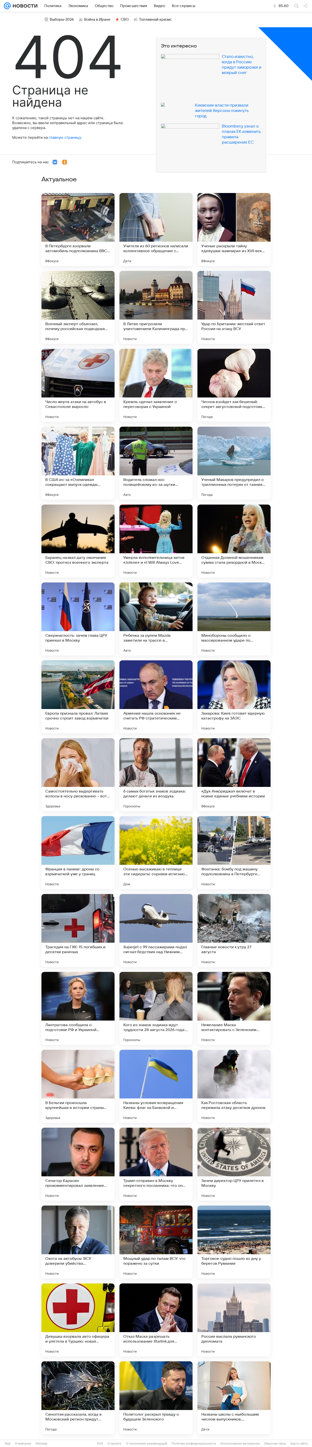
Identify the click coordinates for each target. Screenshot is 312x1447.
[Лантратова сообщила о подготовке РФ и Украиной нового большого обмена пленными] (78, 1008)
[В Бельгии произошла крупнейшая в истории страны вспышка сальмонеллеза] (78, 1086)
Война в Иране (97, 19)
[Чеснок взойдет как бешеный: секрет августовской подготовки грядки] (234, 385)
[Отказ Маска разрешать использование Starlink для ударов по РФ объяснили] (156, 1319)
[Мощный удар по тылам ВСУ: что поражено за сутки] (156, 1242)
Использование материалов (240, 1443)
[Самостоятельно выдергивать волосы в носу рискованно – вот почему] (78, 774)
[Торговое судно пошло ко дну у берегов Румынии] (234, 1242)
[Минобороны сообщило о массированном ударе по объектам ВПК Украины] (234, 618)
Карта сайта (299, 1443)
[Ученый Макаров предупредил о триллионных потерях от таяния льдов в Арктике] (234, 463)
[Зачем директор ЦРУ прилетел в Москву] (234, 1164)
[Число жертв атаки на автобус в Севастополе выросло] (78, 385)
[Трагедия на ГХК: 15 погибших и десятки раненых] (78, 930)
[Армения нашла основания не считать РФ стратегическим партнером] (156, 696)
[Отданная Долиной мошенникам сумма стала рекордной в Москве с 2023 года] (234, 541)
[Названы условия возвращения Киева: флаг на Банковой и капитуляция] (156, 1086)
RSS (100, 1443)
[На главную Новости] (24, 6)
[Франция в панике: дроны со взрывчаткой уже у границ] (78, 852)
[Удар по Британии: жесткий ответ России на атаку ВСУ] (234, 307)
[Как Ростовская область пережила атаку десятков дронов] (234, 1086)
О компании (23, 1443)
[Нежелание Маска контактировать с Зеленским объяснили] (234, 1008)
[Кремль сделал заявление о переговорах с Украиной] (156, 385)
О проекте (114, 1443)
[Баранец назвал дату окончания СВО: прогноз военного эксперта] (78, 541)
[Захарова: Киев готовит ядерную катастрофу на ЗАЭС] (234, 696)
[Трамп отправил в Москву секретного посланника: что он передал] (156, 1164)
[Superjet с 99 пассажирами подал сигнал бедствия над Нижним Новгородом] (156, 930)
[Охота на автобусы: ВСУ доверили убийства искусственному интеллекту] (78, 1242)
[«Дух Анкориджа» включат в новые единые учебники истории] (234, 774)
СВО (125, 19)
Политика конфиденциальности (194, 1443)
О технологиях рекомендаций (146, 1443)
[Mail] (7, 6)
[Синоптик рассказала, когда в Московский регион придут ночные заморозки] (78, 1397)
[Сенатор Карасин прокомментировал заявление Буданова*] (78, 1164)
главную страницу (65, 137)
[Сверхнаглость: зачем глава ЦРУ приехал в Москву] (78, 618)
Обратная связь (275, 1443)
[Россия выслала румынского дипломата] (234, 1319)
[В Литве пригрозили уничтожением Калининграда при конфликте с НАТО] (156, 307)
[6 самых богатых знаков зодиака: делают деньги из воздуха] (156, 774)
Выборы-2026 (62, 19)
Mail (7, 1443)
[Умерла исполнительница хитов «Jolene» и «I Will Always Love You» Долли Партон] (156, 541)
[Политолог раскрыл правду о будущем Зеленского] (156, 1397)
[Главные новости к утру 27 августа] (234, 930)
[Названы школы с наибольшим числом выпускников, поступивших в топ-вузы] (234, 1397)
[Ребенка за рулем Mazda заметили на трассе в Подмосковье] (156, 618)
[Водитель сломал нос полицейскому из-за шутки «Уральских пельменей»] (156, 463)
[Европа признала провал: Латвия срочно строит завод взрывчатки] (78, 696)
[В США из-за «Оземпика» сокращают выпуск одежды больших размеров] (78, 463)
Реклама (41, 1443)
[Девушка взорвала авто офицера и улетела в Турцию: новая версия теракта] (78, 1319)
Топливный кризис (155, 19)
